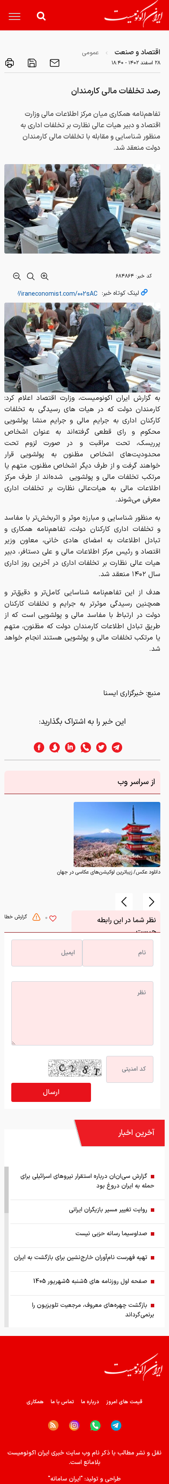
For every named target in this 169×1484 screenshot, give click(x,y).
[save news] (31, 63)
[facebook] (36, 747)
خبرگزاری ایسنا (123, 693)
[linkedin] (67, 747)
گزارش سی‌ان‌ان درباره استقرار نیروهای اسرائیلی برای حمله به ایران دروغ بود (87, 1181)
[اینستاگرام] (74, 1425)
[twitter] (99, 747)
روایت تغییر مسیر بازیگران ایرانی (108, 1209)
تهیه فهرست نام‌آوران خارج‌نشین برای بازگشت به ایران (80, 1257)
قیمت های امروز (124, 1402)
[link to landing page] (133, 13)
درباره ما (90, 1402)
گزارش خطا (16, 917)
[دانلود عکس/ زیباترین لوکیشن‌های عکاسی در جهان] (117, 834)
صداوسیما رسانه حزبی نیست (111, 1233)
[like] (52, 919)
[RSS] (53, 1425)
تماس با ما (62, 1402)
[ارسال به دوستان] (54, 63)
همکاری (35, 1402)
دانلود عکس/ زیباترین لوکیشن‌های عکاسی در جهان (108, 872)
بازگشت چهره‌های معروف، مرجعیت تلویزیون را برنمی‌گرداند (93, 1310)
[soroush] (52, 747)
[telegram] (121, 747)
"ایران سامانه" (65, 1479)
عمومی (90, 52)
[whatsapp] (83, 747)
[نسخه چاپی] (9, 63)
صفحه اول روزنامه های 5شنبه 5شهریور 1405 (90, 1281)
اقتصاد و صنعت (137, 52)
